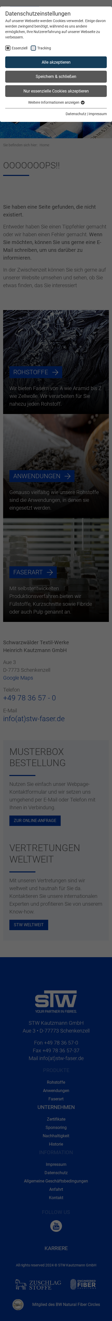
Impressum (98, 114)
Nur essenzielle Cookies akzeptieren (56, 91)
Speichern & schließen (56, 76)
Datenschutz (76, 114)
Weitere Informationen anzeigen (54, 102)
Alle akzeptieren (56, 62)
